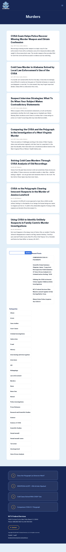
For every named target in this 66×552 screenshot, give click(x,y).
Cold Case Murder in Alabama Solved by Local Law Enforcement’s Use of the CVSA (32, 70)
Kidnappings (14, 370)
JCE (11, 365)
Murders (26, 45)
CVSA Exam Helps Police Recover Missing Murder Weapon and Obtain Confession (30, 39)
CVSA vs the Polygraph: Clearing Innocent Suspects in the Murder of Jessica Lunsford (30, 191)
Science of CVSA (15, 423)
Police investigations (17, 402)
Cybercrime (14, 339)
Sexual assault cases (16, 438)
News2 (12, 396)
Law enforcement (15, 376)
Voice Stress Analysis (17, 454)
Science (12, 417)
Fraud (12, 344)
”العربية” (15, 535)
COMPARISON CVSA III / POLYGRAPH (40, 259)
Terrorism (13, 444)
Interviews (13, 360)
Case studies (20, 45)
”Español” (10, 535)
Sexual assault (14, 433)
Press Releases (15, 407)
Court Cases (14, 328)
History (12, 349)
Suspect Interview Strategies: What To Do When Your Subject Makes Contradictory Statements (32, 101)
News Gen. (13, 391)
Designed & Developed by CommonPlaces (18, 537)
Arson (12, 318)
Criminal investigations (17, 334)
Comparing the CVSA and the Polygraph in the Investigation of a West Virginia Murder (32, 132)
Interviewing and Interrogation (20, 355)
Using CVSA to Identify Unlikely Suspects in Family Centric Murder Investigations (30, 222)
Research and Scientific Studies (20, 412)
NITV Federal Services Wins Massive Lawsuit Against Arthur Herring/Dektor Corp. (43, 292)
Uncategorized (15, 449)
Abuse (12, 313)
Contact (14, 527)
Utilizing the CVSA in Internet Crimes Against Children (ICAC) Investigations (42, 282)
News (12, 386)
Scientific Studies (16, 428)
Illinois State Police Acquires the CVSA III (42, 300)
